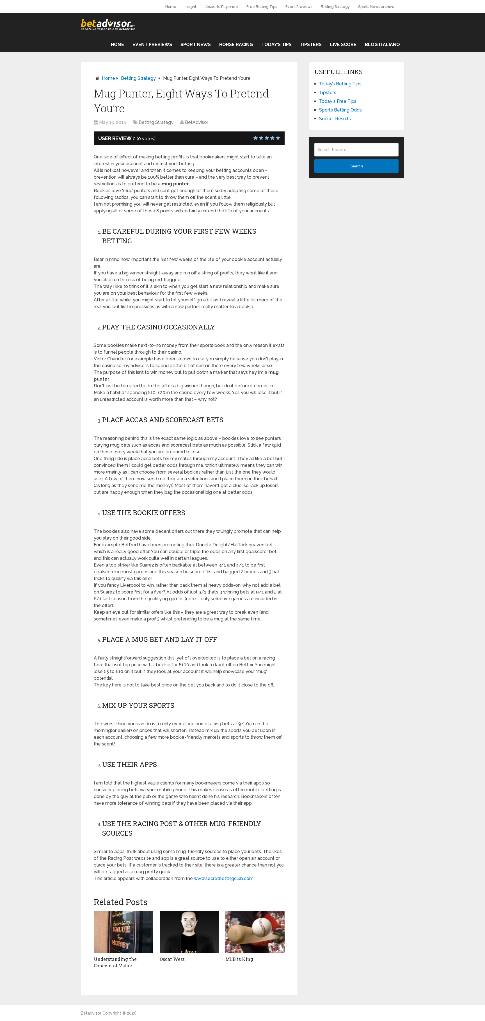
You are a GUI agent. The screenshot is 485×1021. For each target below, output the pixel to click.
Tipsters (311, 44)
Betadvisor (91, 1013)
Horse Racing (236, 44)
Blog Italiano (382, 44)
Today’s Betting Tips (340, 84)
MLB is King (239, 959)
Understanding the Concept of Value (115, 962)
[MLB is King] (255, 932)
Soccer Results (335, 118)
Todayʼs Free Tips (337, 101)
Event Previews (298, 6)
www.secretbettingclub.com (223, 878)
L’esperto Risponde (221, 6)
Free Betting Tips (261, 6)
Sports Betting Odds (340, 110)
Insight (190, 6)
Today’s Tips (276, 44)
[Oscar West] (189, 932)
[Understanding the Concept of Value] (123, 932)
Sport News (195, 44)
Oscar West (172, 959)
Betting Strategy (335, 6)
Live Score (343, 44)
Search (356, 166)
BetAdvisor (196, 122)
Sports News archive (376, 6)
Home (170, 6)
